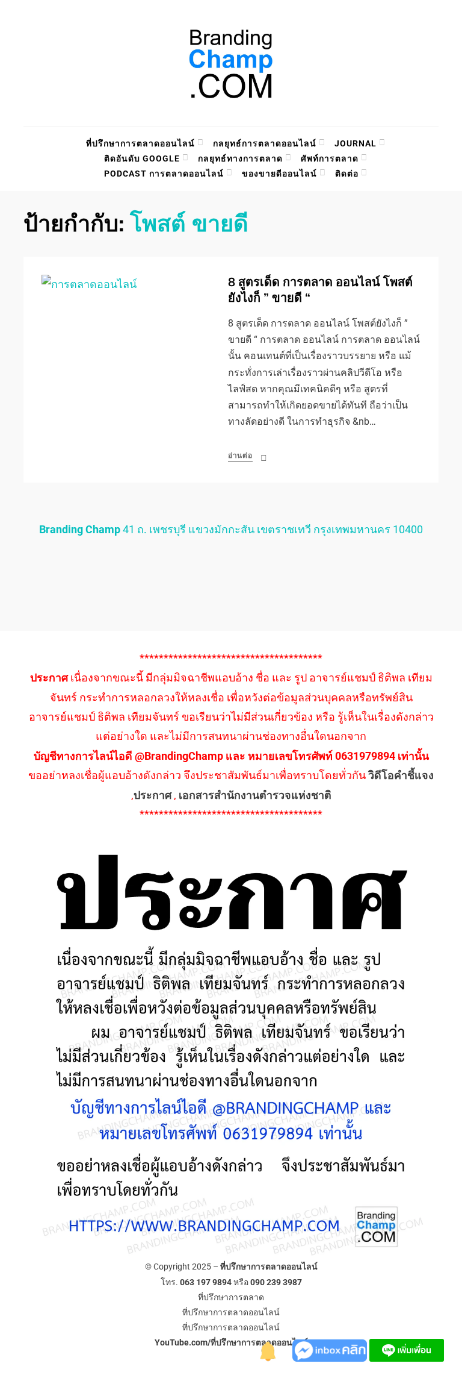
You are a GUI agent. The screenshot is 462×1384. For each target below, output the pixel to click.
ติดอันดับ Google (142, 158)
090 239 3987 (276, 1282)
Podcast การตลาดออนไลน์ (164, 173)
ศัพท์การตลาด (330, 158)
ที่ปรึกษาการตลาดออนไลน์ (140, 143)
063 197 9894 (206, 1282)
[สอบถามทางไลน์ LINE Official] (406, 1349)
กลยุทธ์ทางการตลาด (240, 158)
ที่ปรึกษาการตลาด (231, 1297)
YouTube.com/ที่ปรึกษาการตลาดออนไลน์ (231, 1342)
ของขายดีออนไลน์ (279, 173)
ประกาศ (152, 795)
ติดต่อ (347, 173)
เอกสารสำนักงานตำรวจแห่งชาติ (255, 795)
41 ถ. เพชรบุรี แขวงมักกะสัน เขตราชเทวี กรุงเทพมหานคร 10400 (231, 529)
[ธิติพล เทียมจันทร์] (268, 1349)
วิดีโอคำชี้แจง (401, 775)
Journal (355, 143)
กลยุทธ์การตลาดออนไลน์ (264, 143)
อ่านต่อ (240, 455)
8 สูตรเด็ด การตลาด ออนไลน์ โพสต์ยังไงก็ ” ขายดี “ (320, 290)
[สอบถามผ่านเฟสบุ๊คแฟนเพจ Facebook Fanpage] (330, 1349)
